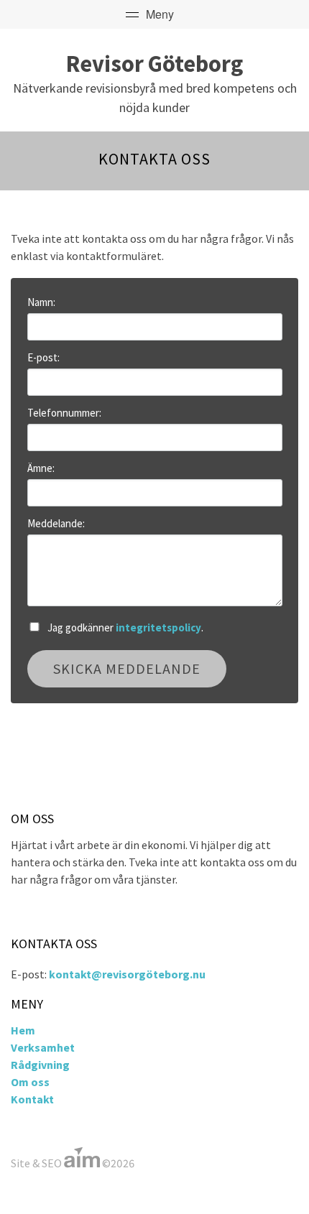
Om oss (30, 1082)
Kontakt (32, 1099)
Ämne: (41, 468)
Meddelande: (56, 523)
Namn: (41, 302)
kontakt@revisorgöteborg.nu (127, 974)
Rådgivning (40, 1064)
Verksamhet (43, 1047)
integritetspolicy (158, 627)
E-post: (43, 357)
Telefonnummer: (64, 413)
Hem (23, 1030)
